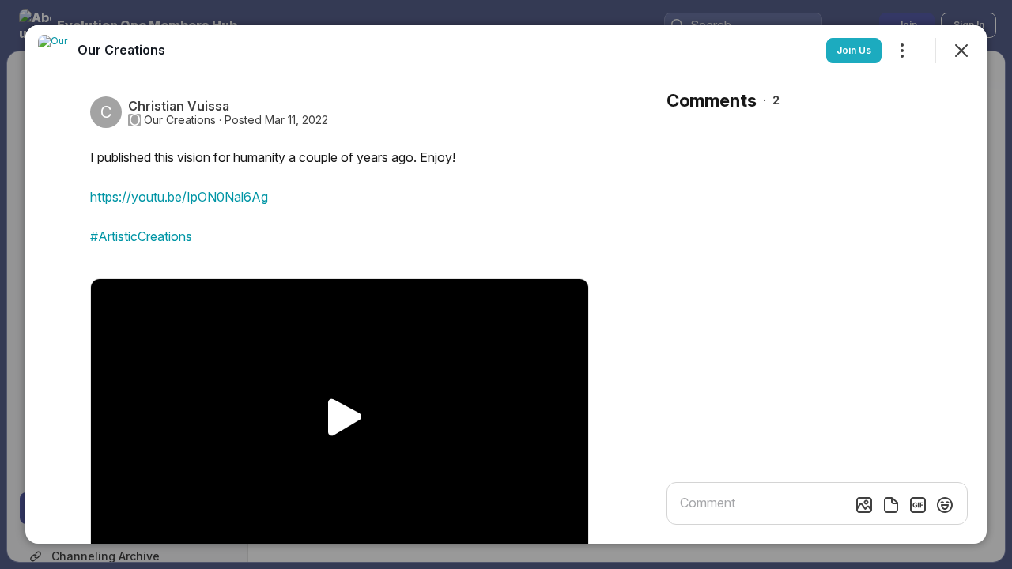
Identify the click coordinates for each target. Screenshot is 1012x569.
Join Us (853, 50)
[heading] (121, 49)
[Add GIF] (918, 505)
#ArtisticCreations (141, 236)
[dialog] (506, 284)
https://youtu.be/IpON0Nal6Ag (179, 197)
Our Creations (180, 120)
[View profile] (54, 50)
